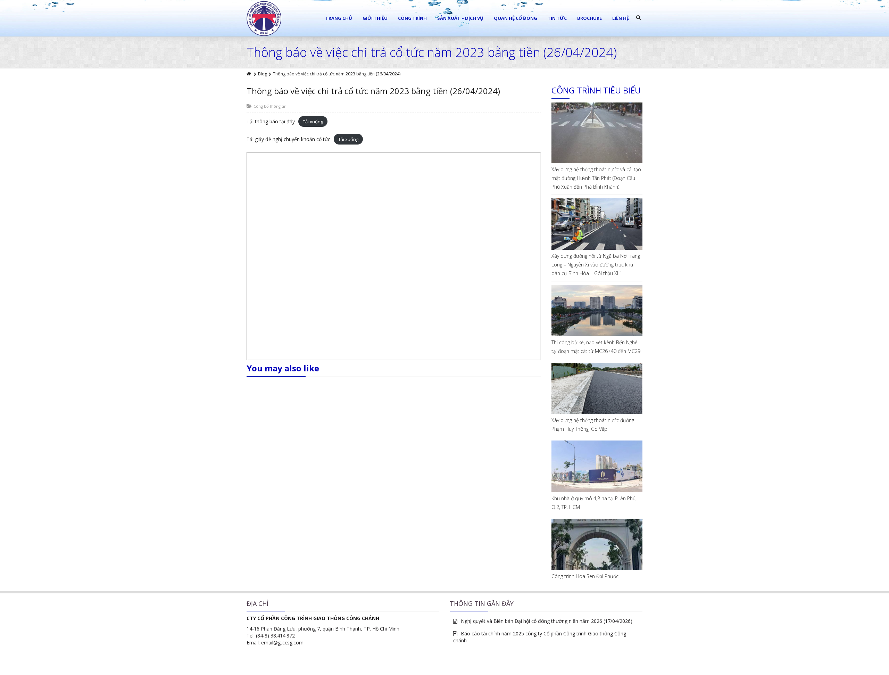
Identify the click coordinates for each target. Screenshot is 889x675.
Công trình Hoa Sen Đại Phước (584, 576)
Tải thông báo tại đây (271, 121)
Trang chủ (338, 18)
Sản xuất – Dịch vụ (460, 18)
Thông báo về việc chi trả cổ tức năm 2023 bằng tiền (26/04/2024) (373, 91)
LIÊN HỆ (620, 18)
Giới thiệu (375, 18)
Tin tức (557, 18)
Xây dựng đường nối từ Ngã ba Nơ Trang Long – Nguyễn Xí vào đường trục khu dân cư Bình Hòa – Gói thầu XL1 (595, 265)
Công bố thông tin (270, 106)
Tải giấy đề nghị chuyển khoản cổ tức (288, 139)
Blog (262, 74)
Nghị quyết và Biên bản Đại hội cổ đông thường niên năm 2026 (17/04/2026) (546, 621)
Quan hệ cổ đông (515, 18)
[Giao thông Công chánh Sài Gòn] (264, 18)
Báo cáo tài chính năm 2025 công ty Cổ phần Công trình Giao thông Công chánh (539, 637)
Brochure (589, 18)
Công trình (412, 18)
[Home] (249, 74)
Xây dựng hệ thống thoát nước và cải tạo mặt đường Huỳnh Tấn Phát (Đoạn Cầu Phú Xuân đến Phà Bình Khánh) (596, 178)
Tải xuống (313, 121)
